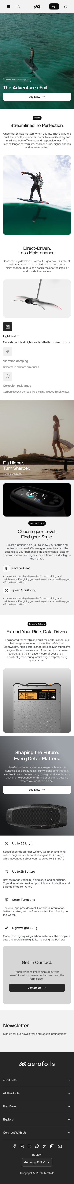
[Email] (59, 1146)
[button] (37, 333)
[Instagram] (29, 1146)
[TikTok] (37, 1146)
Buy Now (34, 96)
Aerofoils (48, 1173)
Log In (54, 6)
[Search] (18, 6)
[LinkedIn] (52, 1146)
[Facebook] (14, 1146)
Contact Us (34, 988)
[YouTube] (22, 1146)
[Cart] (65, 6)
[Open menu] (8, 6)
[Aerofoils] (37, 1066)
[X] (44, 1146)
